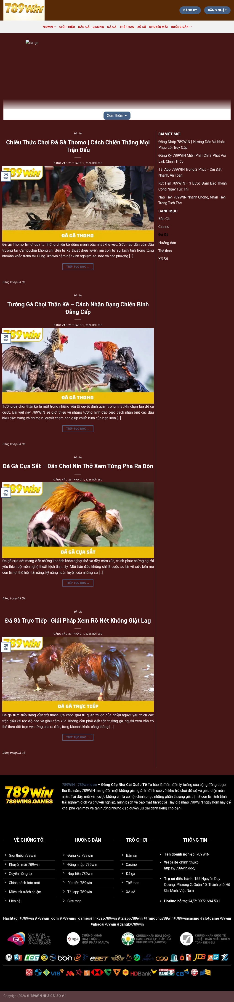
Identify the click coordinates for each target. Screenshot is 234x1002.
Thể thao (127, 27)
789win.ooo (87, 785)
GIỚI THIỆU (67, 27)
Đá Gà (111, 27)
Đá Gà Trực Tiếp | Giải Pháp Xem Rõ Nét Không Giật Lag (78, 620)
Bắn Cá (84, 27)
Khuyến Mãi (158, 27)
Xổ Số (141, 27)
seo (100, 163)
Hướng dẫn (180, 27)
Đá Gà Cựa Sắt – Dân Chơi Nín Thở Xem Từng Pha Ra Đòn (78, 466)
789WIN (47, 27)
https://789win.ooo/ (180, 868)
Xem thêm (115, 115)
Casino (98, 27)
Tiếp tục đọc (78, 266)
